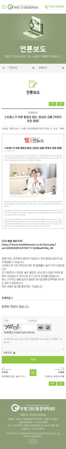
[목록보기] (33, 372)
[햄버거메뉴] (4, 7)
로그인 (33, 442)
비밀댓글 (8, 352)
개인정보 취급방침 (38, 415)
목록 (52, 104)
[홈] (3, 68)
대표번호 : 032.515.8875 (33, 429)
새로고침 (48, 327)
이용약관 (24, 415)
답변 (61, 104)
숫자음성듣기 (40, 327)
